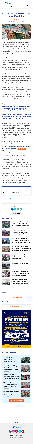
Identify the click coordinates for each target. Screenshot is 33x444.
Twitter (20, 433)
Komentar (17, 213)
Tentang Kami (19, 435)
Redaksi (12, 435)
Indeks (19, 6)
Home (3, 6)
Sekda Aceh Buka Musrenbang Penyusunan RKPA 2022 (13, 192)
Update (22, 148)
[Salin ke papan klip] (21, 209)
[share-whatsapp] (18, 209)
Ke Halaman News (16, 297)
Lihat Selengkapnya (16, 400)
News (4, 293)
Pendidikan (25, 199)
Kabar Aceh (6, 199)
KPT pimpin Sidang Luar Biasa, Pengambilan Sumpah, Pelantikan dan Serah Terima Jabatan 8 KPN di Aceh (12, 368)
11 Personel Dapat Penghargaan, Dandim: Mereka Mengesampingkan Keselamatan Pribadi (11, 359)
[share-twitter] (15, 209)
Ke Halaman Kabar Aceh (16, 306)
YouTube (24, 433)
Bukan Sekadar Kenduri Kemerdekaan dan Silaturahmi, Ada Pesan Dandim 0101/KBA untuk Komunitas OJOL (12, 376)
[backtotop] (16, 423)
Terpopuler (11, 6)
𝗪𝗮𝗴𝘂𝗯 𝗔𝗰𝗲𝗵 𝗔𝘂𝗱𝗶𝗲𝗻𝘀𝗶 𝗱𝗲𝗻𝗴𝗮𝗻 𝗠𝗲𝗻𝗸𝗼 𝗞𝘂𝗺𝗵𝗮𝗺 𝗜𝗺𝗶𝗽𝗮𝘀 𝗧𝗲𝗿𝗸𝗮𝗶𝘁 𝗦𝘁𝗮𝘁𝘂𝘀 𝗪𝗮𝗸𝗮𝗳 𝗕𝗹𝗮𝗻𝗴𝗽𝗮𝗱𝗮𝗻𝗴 (10, 384)
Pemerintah (16, 199)
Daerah (25, 6)
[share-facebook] (12, 209)
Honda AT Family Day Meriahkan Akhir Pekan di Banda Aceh (11, 393)
